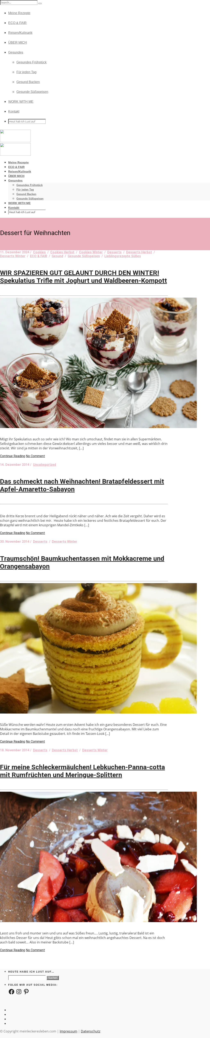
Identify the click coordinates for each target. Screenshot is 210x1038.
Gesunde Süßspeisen (32, 92)
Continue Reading (12, 456)
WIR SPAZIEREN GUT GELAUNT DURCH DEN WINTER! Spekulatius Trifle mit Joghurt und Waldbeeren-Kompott (83, 276)
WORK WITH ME (20, 101)
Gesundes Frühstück (31, 62)
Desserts (114, 252)
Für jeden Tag (26, 72)
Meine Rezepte (19, 13)
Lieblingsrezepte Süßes (122, 256)
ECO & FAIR (17, 23)
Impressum (68, 1031)
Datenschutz (90, 1031)
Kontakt (13, 111)
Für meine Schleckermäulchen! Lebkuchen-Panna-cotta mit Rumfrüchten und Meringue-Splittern (82, 771)
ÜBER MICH (17, 42)
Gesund (57, 256)
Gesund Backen (28, 82)
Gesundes (15, 52)
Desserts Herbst (139, 252)
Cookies (39, 252)
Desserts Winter (12, 256)
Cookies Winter (91, 252)
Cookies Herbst (62, 252)
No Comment (35, 456)
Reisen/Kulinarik (20, 32)
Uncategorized (44, 465)
